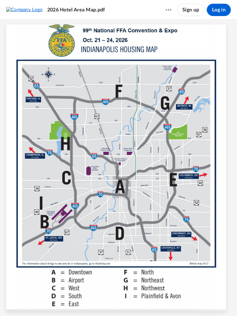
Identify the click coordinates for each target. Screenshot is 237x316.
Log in (219, 9)
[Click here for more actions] (168, 10)
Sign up (190, 9)
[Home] (24, 9)
